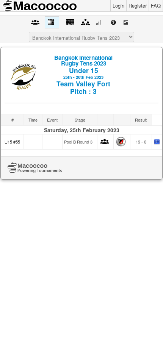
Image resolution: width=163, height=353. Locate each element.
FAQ (156, 5)
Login (118, 5)
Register (138, 5)
